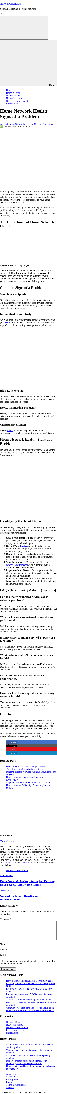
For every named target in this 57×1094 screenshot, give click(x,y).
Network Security (14, 98)
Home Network (13, 93)
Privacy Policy (13, 1079)
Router (23, 546)
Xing (13, 862)
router (10, 430)
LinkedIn (25, 862)
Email (3, 949)
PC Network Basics (15, 1030)
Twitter (6, 862)
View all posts (7, 841)
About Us (11, 1074)
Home (9, 90)
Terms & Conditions (16, 1084)
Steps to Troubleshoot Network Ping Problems (28, 782)
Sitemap (10, 1087)
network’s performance (17, 565)
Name (4, 944)
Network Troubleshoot (17, 101)
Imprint (9, 1082)
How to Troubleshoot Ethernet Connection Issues (29, 980)
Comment (5, 919)
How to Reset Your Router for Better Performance (30, 1010)
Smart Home (12, 103)
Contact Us (11, 1076)
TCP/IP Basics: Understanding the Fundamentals (29, 999)
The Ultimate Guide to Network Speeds (25, 769)
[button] (11, 742)
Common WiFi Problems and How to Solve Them (30, 1007)
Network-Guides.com (10, 3)
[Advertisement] (28, 159)
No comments (49, 124)
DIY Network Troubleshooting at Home (25, 766)
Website (4, 955)
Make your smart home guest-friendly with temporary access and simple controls (26, 1062)
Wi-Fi (7, 322)
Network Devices (14, 95)
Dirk (40, 124)
